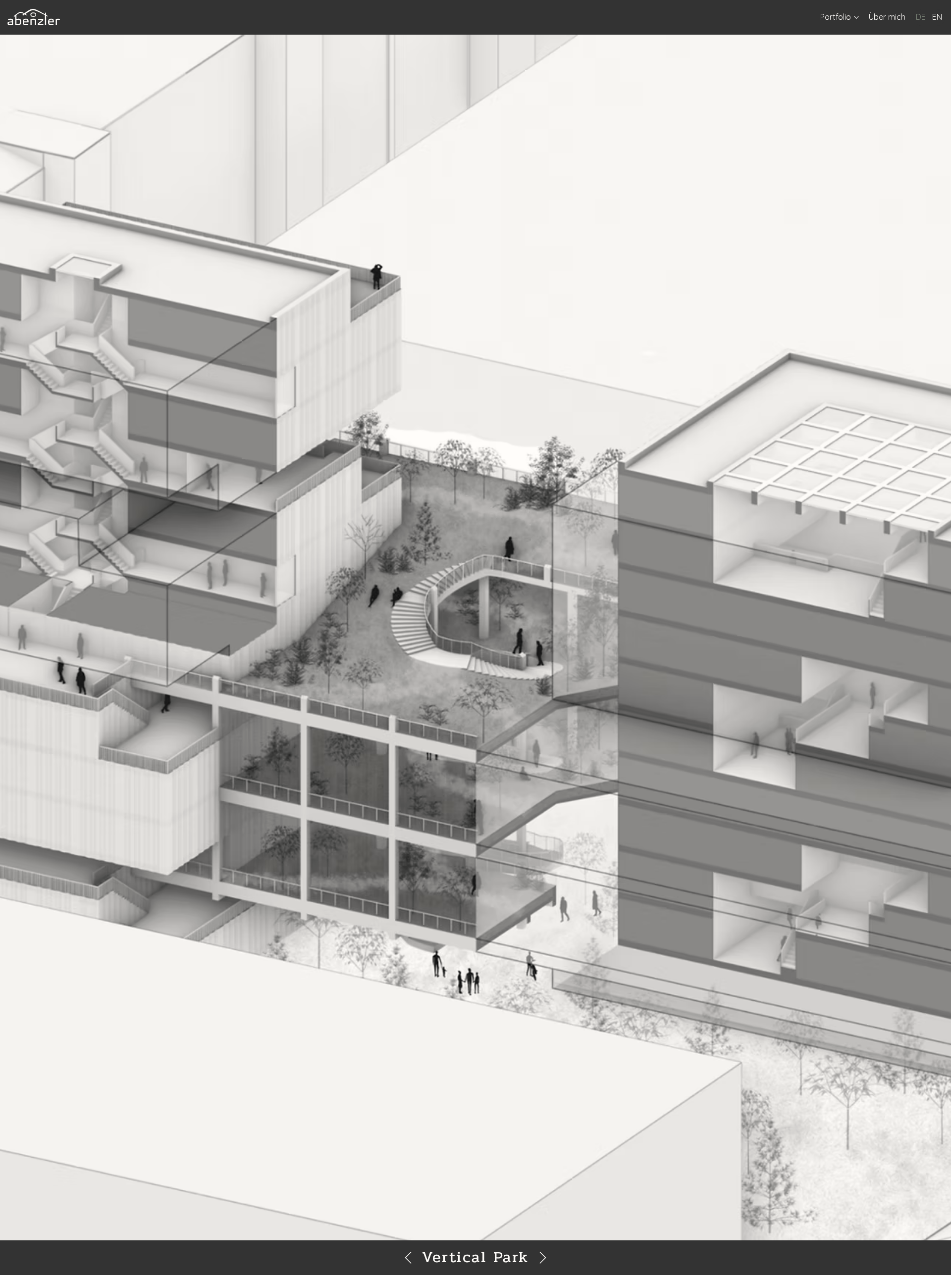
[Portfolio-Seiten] (856, 17)
